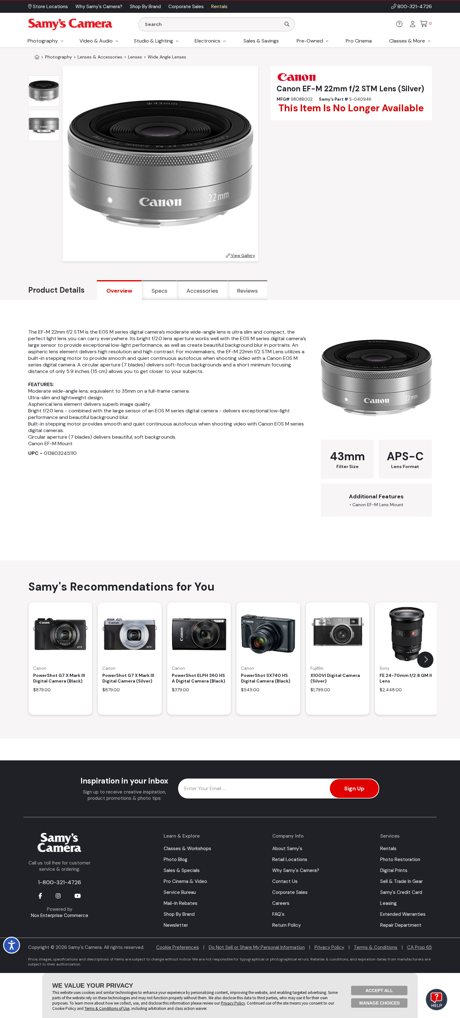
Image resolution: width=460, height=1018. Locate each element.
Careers (280, 903)
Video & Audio (96, 41)
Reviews (247, 291)
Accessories (202, 291)
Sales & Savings (261, 41)
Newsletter (176, 925)
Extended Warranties (403, 914)
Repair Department (401, 925)
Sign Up (354, 788)
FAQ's (278, 914)
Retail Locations (289, 859)
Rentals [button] (219, 6)
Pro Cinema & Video (185, 881)
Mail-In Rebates (180, 903)
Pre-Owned (310, 41)
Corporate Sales (290, 892)
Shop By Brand (179, 914)
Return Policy (286, 925)
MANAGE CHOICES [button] (379, 1002)
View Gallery (242, 255)
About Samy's (287, 848)
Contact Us (285, 881)
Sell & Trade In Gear (401, 881)
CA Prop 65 (419, 947)
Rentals (388, 848)
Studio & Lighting (153, 41)
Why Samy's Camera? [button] (98, 6)
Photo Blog (175, 859)
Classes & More (407, 41)
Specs (159, 291)
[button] (425, 660)
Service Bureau (180, 892)
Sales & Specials (182, 870)
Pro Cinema (359, 41)
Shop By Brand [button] (145, 6)
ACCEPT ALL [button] (379, 990)
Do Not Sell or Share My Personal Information (257, 947)
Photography (43, 41)
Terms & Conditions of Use (106, 1008)
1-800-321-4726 (59, 882)
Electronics (207, 41)
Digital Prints (393, 870)
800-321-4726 (414, 6)
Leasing (388, 903)
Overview (119, 291)
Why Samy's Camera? (295, 870)
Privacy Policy (329, 947)
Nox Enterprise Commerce (59, 915)
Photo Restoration (400, 859)
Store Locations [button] (50, 6)
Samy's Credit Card (401, 892)
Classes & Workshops (187, 848)
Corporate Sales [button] (186, 6)
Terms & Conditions (375, 947)
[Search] (287, 24)
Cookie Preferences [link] (177, 947)
